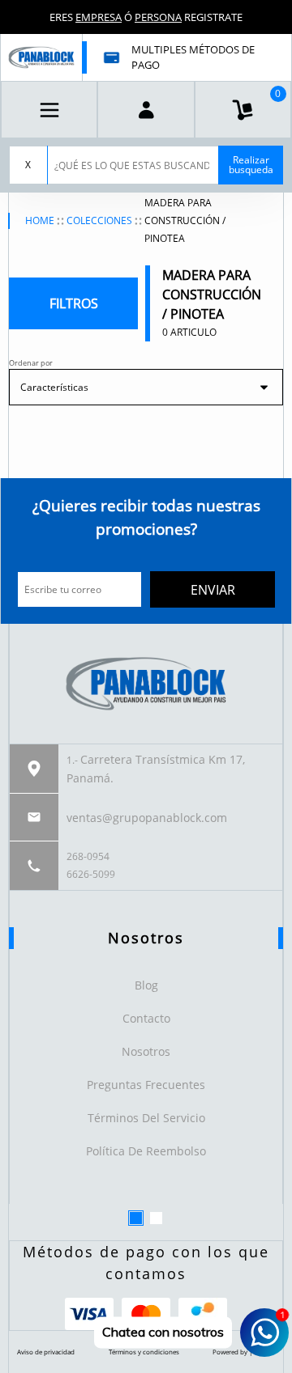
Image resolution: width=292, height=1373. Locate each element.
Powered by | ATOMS (244, 1351)
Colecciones (99, 220)
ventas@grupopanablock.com (147, 817)
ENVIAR (213, 590)
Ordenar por (31, 363)
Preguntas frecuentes (146, 1084)
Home (39, 220)
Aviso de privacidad (46, 1351)
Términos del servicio (146, 1117)
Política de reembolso (146, 1151)
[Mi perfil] (145, 110)
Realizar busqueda (251, 164)
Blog (146, 985)
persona (158, 17)
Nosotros (146, 1051)
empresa (98, 17)
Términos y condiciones (144, 1351)
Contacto (146, 1018)
